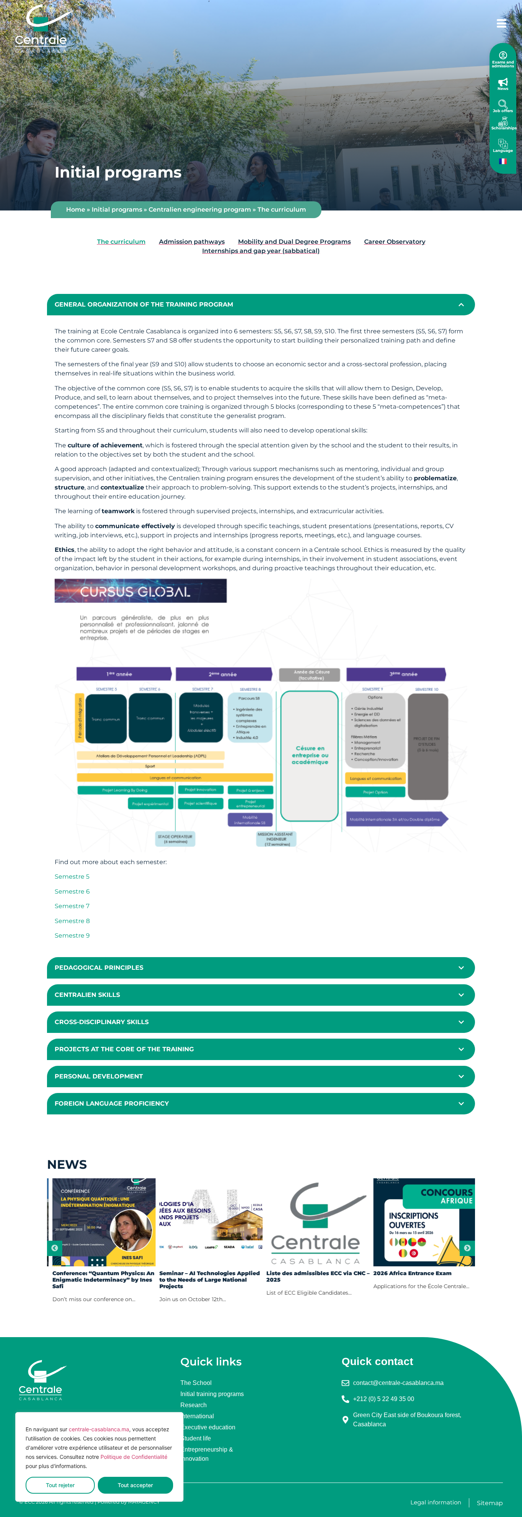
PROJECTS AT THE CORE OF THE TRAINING (124, 1049)
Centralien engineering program (200, 209)
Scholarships (504, 128)
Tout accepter (135, 1485)
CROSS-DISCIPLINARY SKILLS (102, 1022)
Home (75, 209)
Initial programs (117, 209)
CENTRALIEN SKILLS (87, 994)
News (503, 88)
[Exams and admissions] (503, 55)
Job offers (503, 110)
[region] (99, 1457)
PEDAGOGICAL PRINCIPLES (99, 967)
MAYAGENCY (144, 1502)
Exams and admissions (503, 64)
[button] (261, 304)
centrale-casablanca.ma (99, 1429)
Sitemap (490, 1503)
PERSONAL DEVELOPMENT (99, 1076)
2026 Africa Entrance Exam (409, 1273)
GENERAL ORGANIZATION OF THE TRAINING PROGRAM (144, 304)
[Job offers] (503, 104)
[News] (503, 82)
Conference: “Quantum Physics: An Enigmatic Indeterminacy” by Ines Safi (100, 1280)
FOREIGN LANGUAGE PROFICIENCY (112, 1103)
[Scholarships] (503, 121)
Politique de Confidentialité (134, 1456)
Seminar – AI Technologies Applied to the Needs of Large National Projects (206, 1280)
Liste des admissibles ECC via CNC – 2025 (314, 1276)
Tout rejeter (60, 1485)
